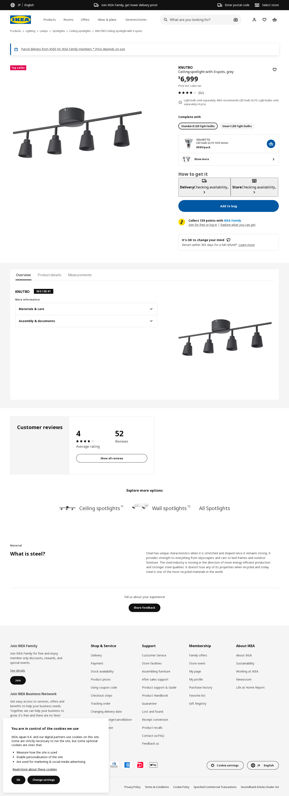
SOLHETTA (203, 139)
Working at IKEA (247, 671)
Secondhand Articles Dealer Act (260, 787)
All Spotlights (214, 508)
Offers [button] (85, 20)
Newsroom (244, 679)
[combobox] (196, 20)
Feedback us (150, 743)
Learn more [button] (247, 245)
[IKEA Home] (20, 19)
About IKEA (244, 655)
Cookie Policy (181, 787)
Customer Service (154, 655)
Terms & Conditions (157, 787)
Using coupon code (104, 687)
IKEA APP (97, 736)
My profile (196, 679)
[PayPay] (140, 765)
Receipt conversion (155, 720)
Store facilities (152, 663)
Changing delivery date (106, 712)
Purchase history (200, 687)
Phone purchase (102, 728)
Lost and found (152, 712)
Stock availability (102, 671)
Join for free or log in (203, 225)
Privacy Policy (132, 787)
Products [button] (49, 20)
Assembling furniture (156, 671)
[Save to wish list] (274, 69)
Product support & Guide (159, 687)
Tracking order (100, 703)
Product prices (101, 679)
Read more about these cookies (34, 769)
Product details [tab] (49, 275)
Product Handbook (155, 695)
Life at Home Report (250, 687)
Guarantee (149, 703)
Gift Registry (197, 703)
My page (195, 671)
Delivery (96, 655)
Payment (97, 663)
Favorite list (197, 695)
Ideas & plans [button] (107, 20)
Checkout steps (101, 695)
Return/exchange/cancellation (111, 720)
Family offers (198, 655)
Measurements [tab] (80, 275)
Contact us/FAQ (153, 736)
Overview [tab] (23, 275)
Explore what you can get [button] (238, 225)
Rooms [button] (68, 20)
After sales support (155, 679)
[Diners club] (114, 765)
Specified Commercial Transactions (215, 787)
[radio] (198, 126)
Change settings (44, 780)
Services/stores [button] (136, 20)
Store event (197, 663)
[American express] (127, 765)
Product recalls (152, 728)
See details (17, 670)
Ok (18, 780)
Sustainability (245, 663)
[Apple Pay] (153, 765)
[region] (77, 132)
